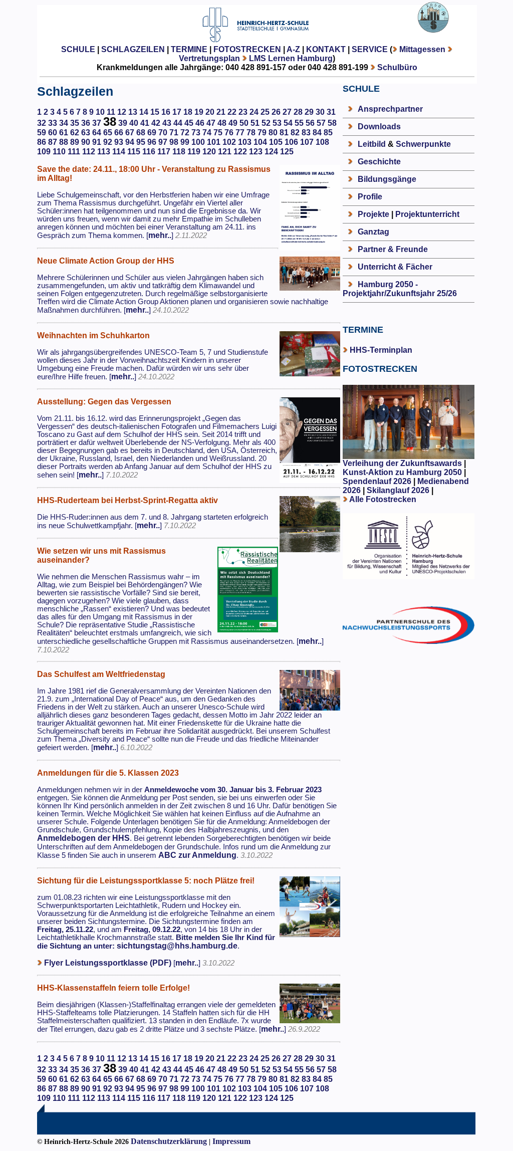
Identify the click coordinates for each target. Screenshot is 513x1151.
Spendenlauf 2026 (377, 481)
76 (228, 132)
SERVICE (370, 49)
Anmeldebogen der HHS (83, 838)
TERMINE (189, 49)
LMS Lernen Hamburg (291, 58)
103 (244, 142)
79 (262, 132)
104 (260, 142)
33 (52, 123)
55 (299, 123)
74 (206, 132)
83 (306, 132)
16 (165, 112)
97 (162, 142)
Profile (370, 196)
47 (210, 123)
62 (74, 132)
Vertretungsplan (209, 58)
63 (85, 132)
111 (74, 151)
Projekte (373, 214)
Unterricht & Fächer (395, 267)
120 (209, 151)
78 (250, 132)
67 (129, 132)
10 (100, 112)
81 (284, 132)
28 (298, 112)
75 (217, 132)
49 (232, 123)
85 (328, 132)
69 (151, 132)
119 (193, 151)
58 (332, 123)
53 (277, 123)
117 (163, 151)
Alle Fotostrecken (382, 499)
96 (151, 142)
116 (148, 151)
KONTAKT (326, 49)
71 (173, 132)
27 (287, 112)
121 (224, 151)
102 (229, 142)
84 (317, 132)
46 (199, 123)
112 (88, 151)
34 (63, 123)
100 (198, 142)
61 (63, 132)
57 (321, 123)
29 (309, 112)
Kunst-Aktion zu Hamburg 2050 (403, 472)
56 (310, 123)
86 (41, 142)
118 (178, 151)
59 (41, 132)
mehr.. (159, 235)
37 (96, 123)
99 (184, 142)
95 (140, 142)
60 (52, 132)
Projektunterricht (427, 214)
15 (154, 112)
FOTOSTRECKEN (247, 49)
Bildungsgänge (387, 179)
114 (118, 151)
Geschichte (379, 161)
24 (254, 112)
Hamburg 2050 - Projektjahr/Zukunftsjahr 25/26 (400, 289)
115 (133, 151)
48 (221, 123)
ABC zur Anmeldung (197, 855)
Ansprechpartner (390, 109)
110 (59, 151)
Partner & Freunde (393, 249)
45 (188, 123)
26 (276, 112)
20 (209, 112)
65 (107, 132)
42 (155, 123)
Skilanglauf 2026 (398, 490)
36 (85, 123)
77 (239, 132)
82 (295, 132)
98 (173, 142)
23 (242, 112)
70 (162, 132)
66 (118, 132)
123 (256, 151)
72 (184, 132)
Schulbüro (397, 67)
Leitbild (372, 144)
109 (44, 151)
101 (213, 142)
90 (85, 142)
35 (74, 123)
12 (121, 112)
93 (118, 142)
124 (271, 151)
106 (291, 142)
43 (166, 123)
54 (288, 123)
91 (96, 142)
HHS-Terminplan (381, 350)
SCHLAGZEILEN (133, 49)
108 (322, 142)
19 (198, 112)
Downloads (379, 126)
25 (265, 112)
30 (320, 112)
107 (307, 142)
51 (255, 123)
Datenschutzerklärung (169, 1141)
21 (220, 112)
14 (143, 112)
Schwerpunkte (423, 144)
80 (273, 132)
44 (177, 123)
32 (41, 123)
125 (287, 151)
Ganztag (373, 231)
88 (63, 142)
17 (176, 112)
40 (133, 123)
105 (276, 142)
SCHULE (78, 49)
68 (140, 132)
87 (52, 142)
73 (195, 132)
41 (144, 123)
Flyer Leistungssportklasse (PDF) (107, 963)
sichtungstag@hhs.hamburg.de (177, 946)
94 (129, 142)
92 (107, 142)
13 (132, 112)
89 (74, 142)
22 (231, 112)
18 (187, 112)
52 (266, 123)
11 (111, 112)
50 (243, 123)
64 (96, 132)
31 (331, 112)
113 (103, 151)
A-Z (293, 49)
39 (122, 123)
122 (240, 151)
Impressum (231, 1141)
